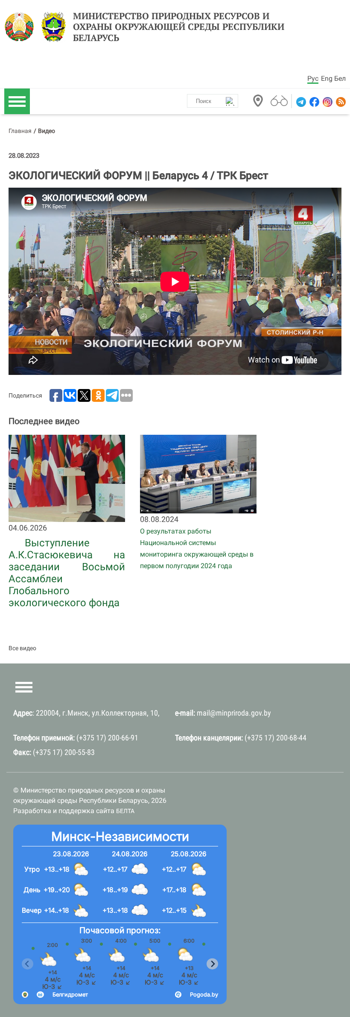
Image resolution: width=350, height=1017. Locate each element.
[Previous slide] (27, 964)
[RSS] (340, 102)
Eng (326, 78)
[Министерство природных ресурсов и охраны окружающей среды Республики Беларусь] (21, 27)
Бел (340, 78)
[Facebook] (313, 102)
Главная (20, 130)
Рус (312, 78)
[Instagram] (326, 102)
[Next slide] (212, 964)
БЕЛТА (125, 811)
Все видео (22, 648)
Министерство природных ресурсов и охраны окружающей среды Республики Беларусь (178, 27)
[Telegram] (300, 102)
